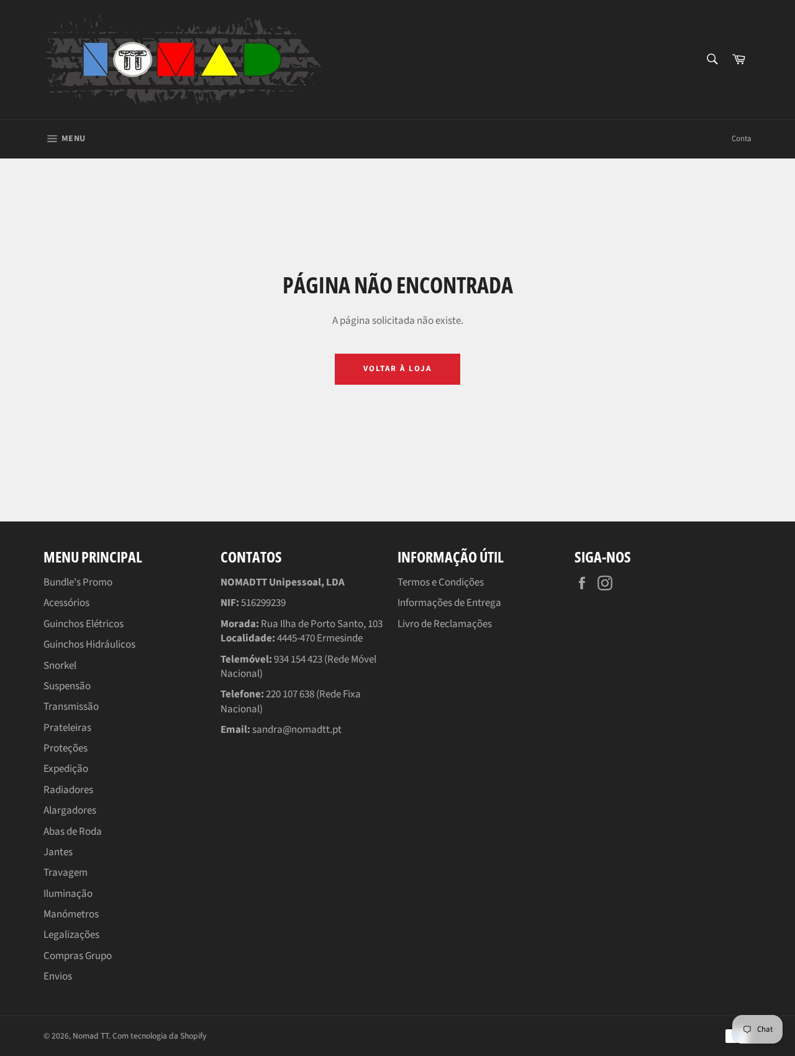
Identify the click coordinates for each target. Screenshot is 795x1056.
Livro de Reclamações (445, 624)
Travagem (65, 872)
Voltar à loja (397, 368)
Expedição (65, 768)
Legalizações (71, 934)
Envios (57, 976)
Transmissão (71, 706)
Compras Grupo (77, 955)
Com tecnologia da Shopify (159, 1036)
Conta (742, 138)
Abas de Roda (72, 831)
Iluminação (68, 893)
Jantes (58, 852)
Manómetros (71, 914)
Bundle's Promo (77, 582)
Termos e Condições (441, 582)
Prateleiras (67, 727)
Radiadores (68, 790)
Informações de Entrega (449, 602)
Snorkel (59, 665)
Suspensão (67, 686)
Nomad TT (91, 1036)
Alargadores (69, 810)
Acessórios (66, 602)
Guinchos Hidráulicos (89, 644)
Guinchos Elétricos (83, 624)
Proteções (65, 748)
